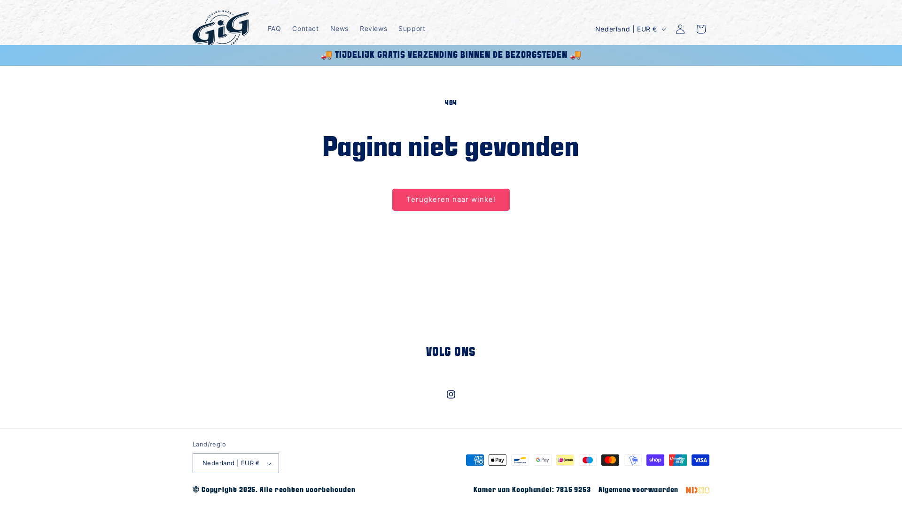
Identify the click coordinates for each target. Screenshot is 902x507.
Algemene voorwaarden (638, 489)
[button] (701, 29)
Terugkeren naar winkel (451, 199)
